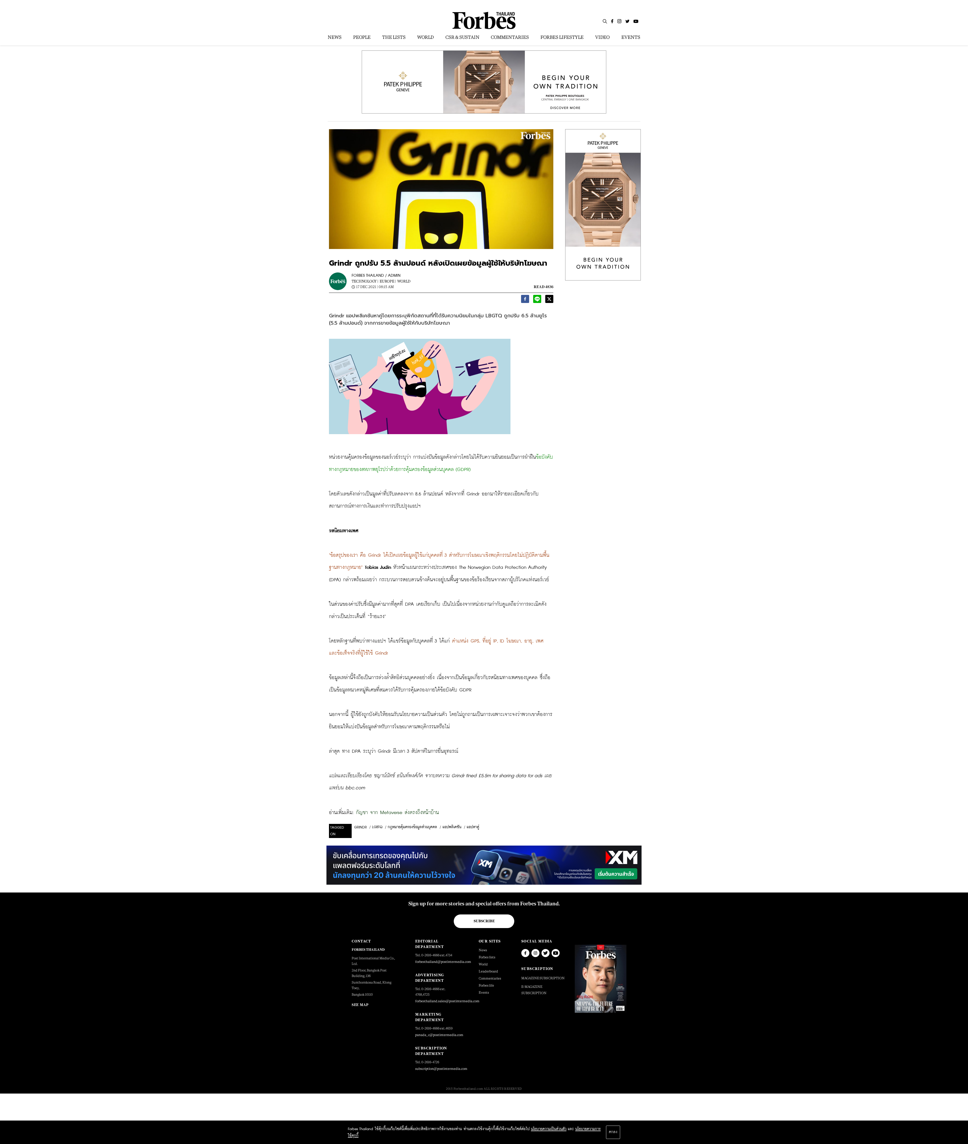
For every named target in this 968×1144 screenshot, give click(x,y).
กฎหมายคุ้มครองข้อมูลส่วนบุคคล (412, 827)
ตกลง (613, 1132)
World (403, 281)
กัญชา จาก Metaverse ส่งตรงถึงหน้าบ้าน (397, 812)
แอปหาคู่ (473, 827)
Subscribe (484, 921)
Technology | (365, 281)
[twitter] (549, 300)
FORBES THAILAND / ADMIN (376, 275)
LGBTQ (377, 827)
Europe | (388, 281)
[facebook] (525, 300)
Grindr (360, 827)
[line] (537, 300)
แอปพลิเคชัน (451, 827)
